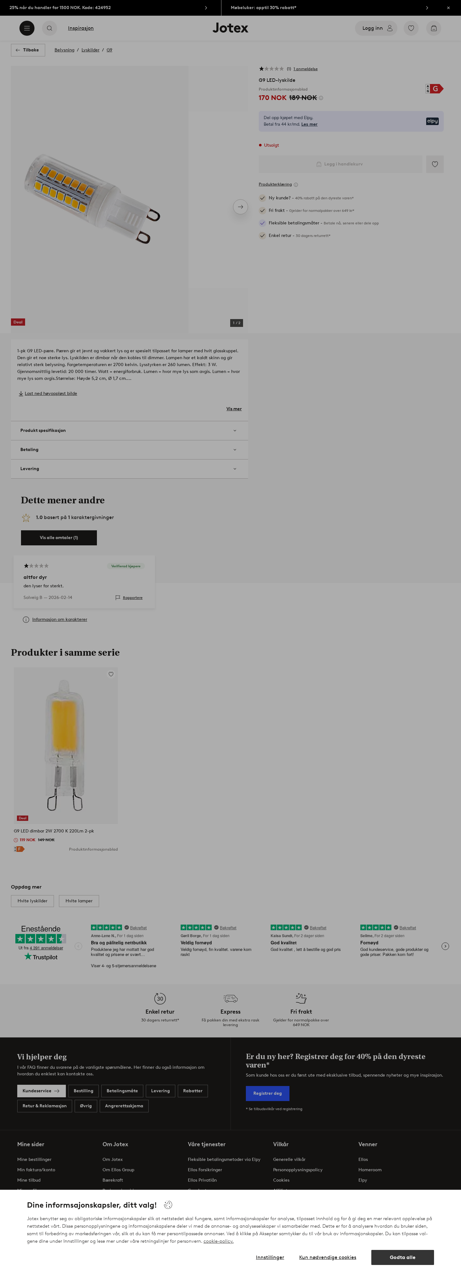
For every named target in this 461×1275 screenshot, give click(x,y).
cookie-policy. (219, 1241)
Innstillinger (270, 1257)
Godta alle (403, 1257)
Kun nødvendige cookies (327, 1257)
